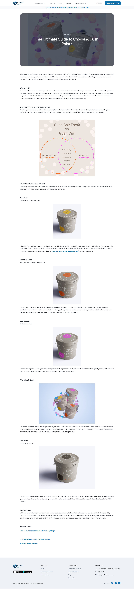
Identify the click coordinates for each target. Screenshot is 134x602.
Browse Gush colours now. (29, 543)
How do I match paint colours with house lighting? (37, 531)
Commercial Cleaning (74, 569)
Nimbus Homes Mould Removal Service (65, 251)
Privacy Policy (45, 575)
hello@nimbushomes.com (106, 575)
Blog (69, 575)
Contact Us (71, 578)
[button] (40, 3)
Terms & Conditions (47, 572)
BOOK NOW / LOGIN (113, 3)
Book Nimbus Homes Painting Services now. (35, 539)
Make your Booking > (83, 7)
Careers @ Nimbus (73, 572)
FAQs (42, 569)
